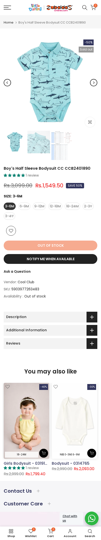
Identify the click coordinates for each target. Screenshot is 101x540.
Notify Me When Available (51, 259)
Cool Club (26, 282)
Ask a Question (17, 271)
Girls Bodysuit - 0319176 (27, 463)
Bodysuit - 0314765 (70, 463)
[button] (15, 175)
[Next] (93, 82)
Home (8, 22)
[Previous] (7, 82)
